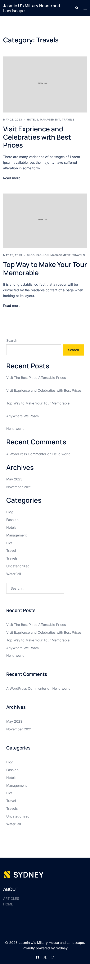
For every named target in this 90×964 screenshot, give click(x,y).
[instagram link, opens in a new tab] (52, 957)
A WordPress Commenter (26, 454)
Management (50, 119)
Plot (9, 543)
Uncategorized (18, 566)
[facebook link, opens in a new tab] (37, 957)
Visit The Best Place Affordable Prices (36, 377)
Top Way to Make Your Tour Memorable (45, 268)
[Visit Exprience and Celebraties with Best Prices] (45, 84)
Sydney (62, 948)
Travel (11, 550)
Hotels (32, 119)
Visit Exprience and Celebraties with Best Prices (37, 137)
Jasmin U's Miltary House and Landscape (31, 8)
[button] (76, 8)
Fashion (42, 255)
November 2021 (19, 487)
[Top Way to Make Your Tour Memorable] (45, 220)
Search (11, 340)
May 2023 (14, 479)
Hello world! (16, 428)
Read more (11, 178)
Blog (31, 255)
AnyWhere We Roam (22, 416)
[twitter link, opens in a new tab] (45, 957)
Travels (68, 119)
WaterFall (13, 574)
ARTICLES (11, 898)
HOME (8, 904)
